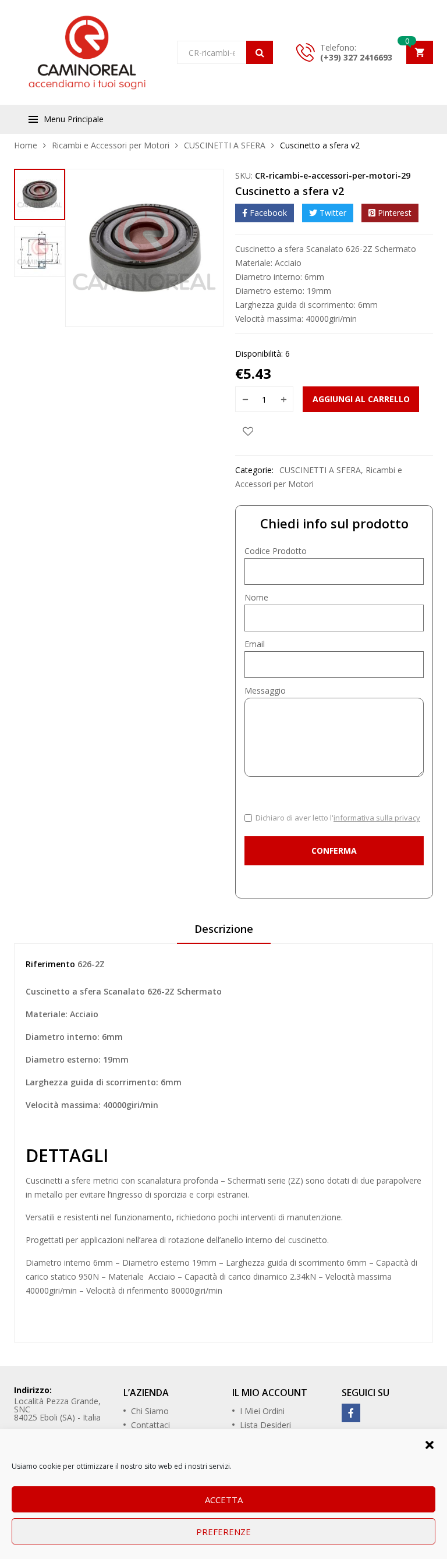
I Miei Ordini (262, 1410)
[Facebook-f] (351, 1413)
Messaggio (265, 690)
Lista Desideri (265, 1424)
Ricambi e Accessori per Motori (110, 145)
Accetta (224, 1499)
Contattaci (150, 1424)
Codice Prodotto (275, 550)
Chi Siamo (150, 1410)
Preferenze (223, 1531)
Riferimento (50, 964)
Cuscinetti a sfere (58, 1180)
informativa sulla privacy (377, 817)
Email (254, 643)
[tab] (224, 933)
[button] (429, 1444)
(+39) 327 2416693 (356, 57)
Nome (256, 597)
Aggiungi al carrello (361, 398)
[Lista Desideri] (248, 430)
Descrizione (223, 929)
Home (25, 145)
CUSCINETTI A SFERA (224, 145)
